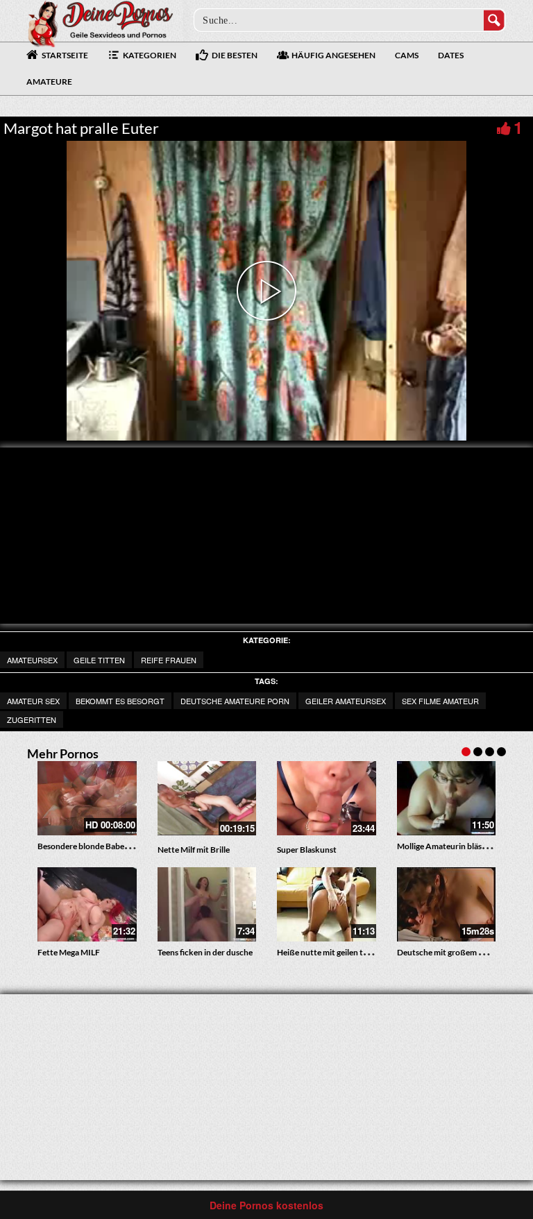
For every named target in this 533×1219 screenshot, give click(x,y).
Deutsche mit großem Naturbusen (460, 952)
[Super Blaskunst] (326, 798)
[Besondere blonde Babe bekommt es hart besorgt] (87, 798)
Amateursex (32, 659)
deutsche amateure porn (234, 700)
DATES (451, 55)
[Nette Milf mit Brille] (207, 798)
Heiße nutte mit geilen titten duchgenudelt (355, 952)
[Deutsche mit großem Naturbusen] (446, 904)
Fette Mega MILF (68, 952)
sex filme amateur (440, 700)
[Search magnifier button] (494, 20)
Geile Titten (99, 659)
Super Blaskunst (307, 849)
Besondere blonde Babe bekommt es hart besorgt (127, 846)
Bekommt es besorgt (120, 700)
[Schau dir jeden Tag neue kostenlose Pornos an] (100, 22)
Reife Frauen (168, 659)
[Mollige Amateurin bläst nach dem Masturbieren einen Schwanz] (446, 798)
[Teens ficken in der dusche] (207, 904)
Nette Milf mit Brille (194, 849)
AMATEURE (49, 81)
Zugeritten (31, 719)
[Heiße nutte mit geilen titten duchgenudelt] (326, 904)
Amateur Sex (33, 700)
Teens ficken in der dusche (205, 952)
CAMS (406, 55)
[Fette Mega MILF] (87, 904)
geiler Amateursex (345, 700)
